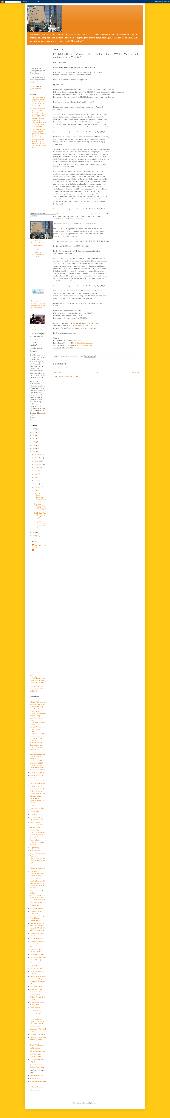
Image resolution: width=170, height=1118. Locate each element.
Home (97, 372)
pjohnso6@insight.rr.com (84, 343)
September (38, 464)
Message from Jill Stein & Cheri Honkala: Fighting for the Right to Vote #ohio (39, 143)
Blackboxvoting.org (36, 707)
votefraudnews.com (36, 1075)
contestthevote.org (36, 743)
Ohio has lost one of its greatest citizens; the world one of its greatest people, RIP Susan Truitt (38, 101)
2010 (34, 439)
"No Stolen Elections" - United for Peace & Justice (38, 944)
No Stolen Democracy (37, 938)
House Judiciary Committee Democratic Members (37, 842)
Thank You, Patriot (36, 1045)
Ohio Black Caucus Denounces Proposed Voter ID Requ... (40, 497)
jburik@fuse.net (79, 348)
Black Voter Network (37, 709)
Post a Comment (61, 368)
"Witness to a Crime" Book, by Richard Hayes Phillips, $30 (38, 689)
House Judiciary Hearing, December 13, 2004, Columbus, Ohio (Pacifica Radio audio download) (37, 883)
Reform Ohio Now (36, 1014)
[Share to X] (90, 356)
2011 (34, 435)
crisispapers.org (35, 749)
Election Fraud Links (37, 772)
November (38, 458)
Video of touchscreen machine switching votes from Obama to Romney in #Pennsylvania (39, 133)
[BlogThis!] (88, 356)
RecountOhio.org (35, 1011)
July (36, 471)
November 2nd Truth (37, 954)
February (38, 487)
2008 (34, 445)
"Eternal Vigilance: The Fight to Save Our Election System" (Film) (38, 791)
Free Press (33, 814)
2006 (34, 452)
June (36, 474)
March (37, 484)
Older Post (135, 372)
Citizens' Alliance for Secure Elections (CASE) (37, 729)
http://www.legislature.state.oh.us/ (81, 325)
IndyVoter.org (34, 848)
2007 (34, 448)
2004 (34, 536)
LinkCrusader (34, 905)
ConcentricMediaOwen (40, 546)
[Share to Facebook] (92, 356)
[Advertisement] (37, 56)
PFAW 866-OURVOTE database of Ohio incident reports (37, 992)
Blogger (93, 1103)
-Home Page (34, 301)
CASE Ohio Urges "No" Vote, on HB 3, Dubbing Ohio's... (40, 516)
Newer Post (57, 372)
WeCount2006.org (36, 1087)
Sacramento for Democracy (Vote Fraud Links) (38, 1029)
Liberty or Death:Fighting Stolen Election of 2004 (37, 873)
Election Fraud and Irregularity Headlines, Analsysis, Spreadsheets (37, 767)
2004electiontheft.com (37, 1051)
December (38, 454)
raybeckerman (39, 550)
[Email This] (85, 356)
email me (33, 82)
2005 (34, 532)
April (37, 481)
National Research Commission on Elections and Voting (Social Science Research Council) (37, 915)
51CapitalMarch (35, 811)
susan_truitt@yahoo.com (83, 345)
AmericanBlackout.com (37, 704)
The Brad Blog (35, 716)
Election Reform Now (37, 786)
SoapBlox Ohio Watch (37, 1034)
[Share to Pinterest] (94, 356)
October (37, 461)
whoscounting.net (36, 1090)
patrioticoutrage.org (36, 986)
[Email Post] (81, 356)
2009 (34, 442)
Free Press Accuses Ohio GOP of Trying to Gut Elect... (40, 507)
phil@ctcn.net (76, 340)
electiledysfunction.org (37, 752)
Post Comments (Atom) (70, 376)
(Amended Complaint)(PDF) (38, 858)
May (36, 477)
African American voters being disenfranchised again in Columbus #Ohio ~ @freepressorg (39, 122)
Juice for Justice (35, 851)
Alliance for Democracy (38, 702)
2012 (34, 432)
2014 (34, 429)
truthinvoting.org (35, 1048)
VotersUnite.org (35, 1078)
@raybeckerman (35, 89)
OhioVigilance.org (36, 968)
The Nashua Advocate (37, 908)
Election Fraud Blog (36, 761)
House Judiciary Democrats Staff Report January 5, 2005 (38, 825)
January (37, 490)
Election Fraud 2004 (36, 763)
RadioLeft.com (35, 1008)
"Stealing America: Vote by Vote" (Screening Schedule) (38, 1040)
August (37, 468)
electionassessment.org (37, 754)
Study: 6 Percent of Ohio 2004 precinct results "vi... (40, 525)
